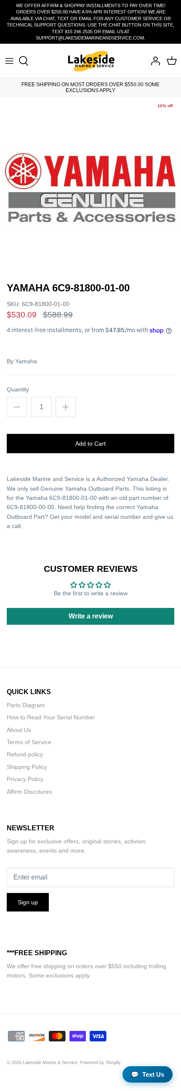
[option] (90, 187)
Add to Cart (90, 443)
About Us (19, 729)
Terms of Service (29, 742)
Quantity (18, 389)
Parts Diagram (26, 705)
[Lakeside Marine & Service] (90, 61)
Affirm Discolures (29, 791)
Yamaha (26, 361)
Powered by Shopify (100, 1062)
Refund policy (25, 754)
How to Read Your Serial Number (51, 717)
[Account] (153, 61)
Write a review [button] (91, 616)
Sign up (28, 902)
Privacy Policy (25, 779)
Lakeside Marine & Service (50, 1062)
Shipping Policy (27, 766)
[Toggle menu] (9, 61)
